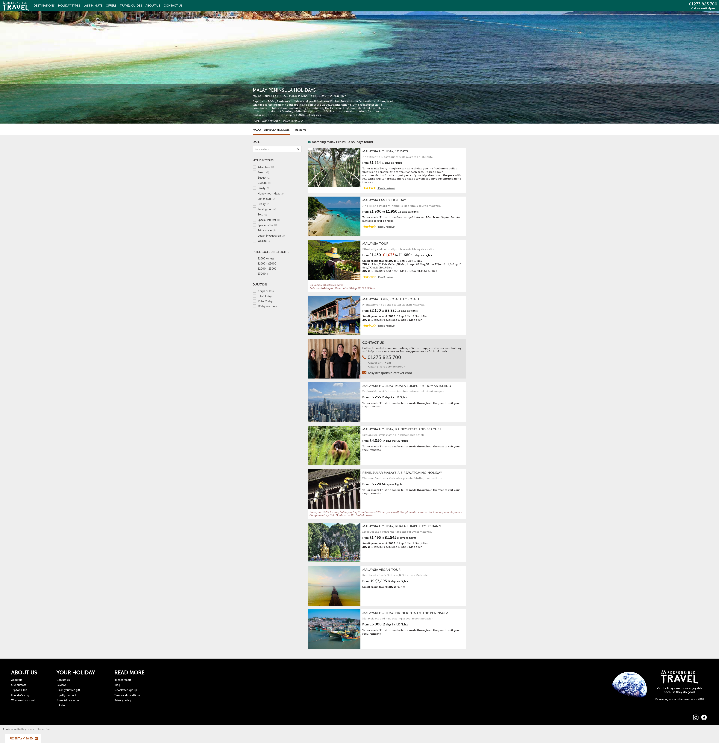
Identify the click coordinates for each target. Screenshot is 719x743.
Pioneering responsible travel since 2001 (679, 699)
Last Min (93, 5)
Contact (173, 5)
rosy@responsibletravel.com (390, 373)
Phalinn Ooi (43, 729)
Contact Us (373, 342)
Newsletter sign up (125, 690)
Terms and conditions (127, 695)
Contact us (63, 680)
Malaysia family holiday (384, 200)
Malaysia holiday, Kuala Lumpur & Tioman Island (406, 386)
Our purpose (18, 685)
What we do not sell (23, 700)
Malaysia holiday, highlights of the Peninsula (405, 613)
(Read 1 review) (385, 277)
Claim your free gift (68, 690)
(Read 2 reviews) (386, 227)
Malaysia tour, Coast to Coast (391, 299)
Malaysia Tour (375, 243)
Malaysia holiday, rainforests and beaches (401, 429)
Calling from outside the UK (387, 366)
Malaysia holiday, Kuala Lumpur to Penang (401, 526)
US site (61, 705)
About (152, 5)
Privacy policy (122, 700)
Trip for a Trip (19, 690)
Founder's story (20, 695)
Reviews (300, 129)
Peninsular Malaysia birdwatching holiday (402, 473)
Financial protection (68, 700)
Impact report (122, 680)
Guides (131, 5)
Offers (111, 5)
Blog (117, 685)
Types (69, 5)
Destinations (44, 5)
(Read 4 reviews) (386, 188)
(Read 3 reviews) (386, 326)
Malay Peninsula (293, 121)
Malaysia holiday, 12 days (385, 151)
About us (16, 680)
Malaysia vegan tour (381, 570)
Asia (264, 121)
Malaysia (275, 121)
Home (256, 121)
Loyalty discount (66, 695)
